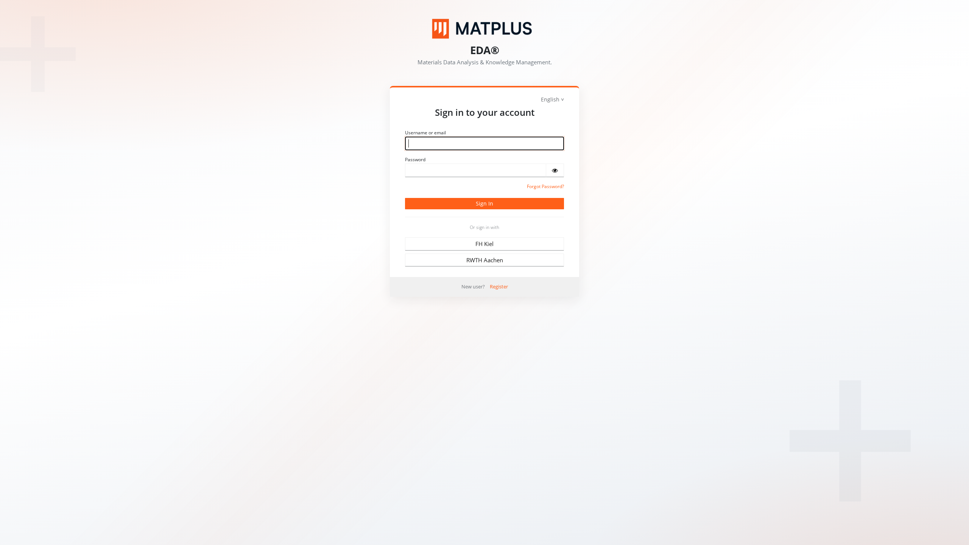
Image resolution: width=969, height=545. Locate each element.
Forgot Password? (545, 186)
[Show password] (555, 170)
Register (499, 286)
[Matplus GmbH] (484, 28)
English (550, 99)
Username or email (425, 132)
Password (415, 159)
